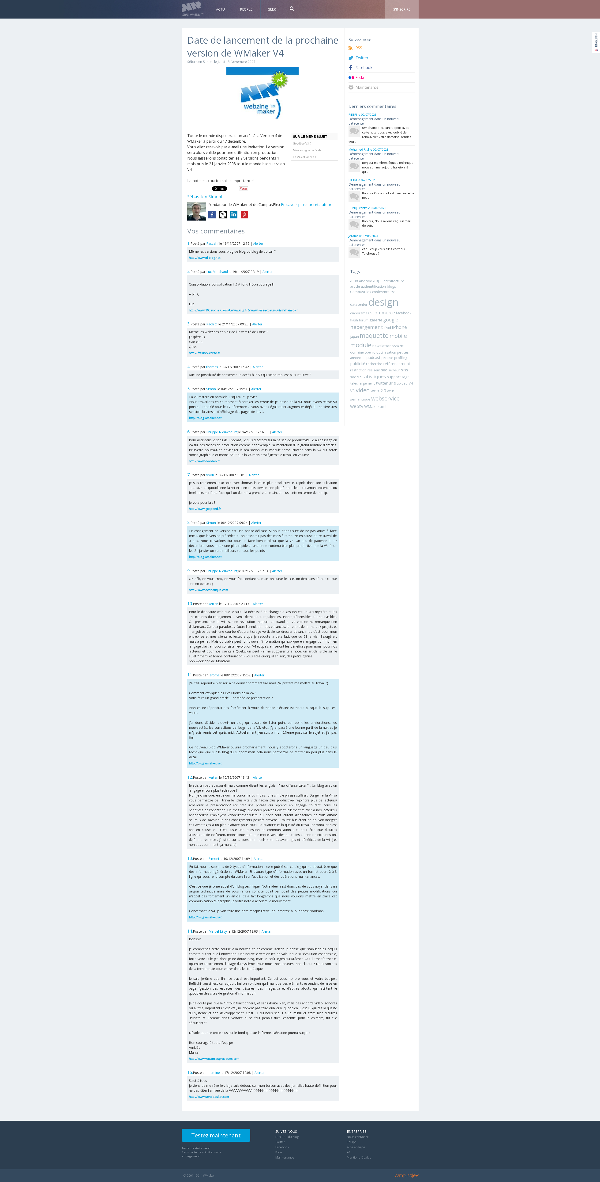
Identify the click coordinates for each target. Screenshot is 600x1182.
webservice (385, 398)
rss (370, 370)
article (355, 286)
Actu (221, 9)
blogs (391, 286)
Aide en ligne (356, 1147)
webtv (356, 406)
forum (363, 320)
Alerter (258, 243)
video (363, 390)
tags (405, 376)
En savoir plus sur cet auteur (306, 204)
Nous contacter (357, 1137)
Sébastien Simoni (200, 61)
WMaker (371, 406)
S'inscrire (401, 9)
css (392, 291)
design (383, 302)
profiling (400, 357)
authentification (373, 286)
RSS (359, 48)
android (365, 280)
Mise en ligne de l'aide (307, 150)
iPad (387, 327)
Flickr (360, 77)
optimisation (386, 352)
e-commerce (381, 312)
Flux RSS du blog (287, 1137)
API (349, 1152)
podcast (373, 357)
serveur (394, 370)
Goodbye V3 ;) (302, 143)
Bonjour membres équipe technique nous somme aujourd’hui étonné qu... (387, 167)
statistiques (373, 376)
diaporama (358, 313)
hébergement (366, 327)
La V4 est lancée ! (304, 157)
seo (384, 370)
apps (377, 280)
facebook (404, 313)
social (354, 376)
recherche (374, 363)
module (360, 345)
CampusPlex (360, 291)
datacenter (359, 304)
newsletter (381, 345)
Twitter (362, 57)
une (392, 383)
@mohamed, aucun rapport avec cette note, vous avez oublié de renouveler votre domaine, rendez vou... (380, 135)
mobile (398, 335)
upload (402, 383)
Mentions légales (359, 1157)
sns (404, 370)
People (246, 9)
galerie (375, 320)
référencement (396, 363)
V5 (352, 390)
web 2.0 (378, 390)
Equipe (352, 1142)
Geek (272, 9)
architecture (393, 280)
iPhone (399, 327)
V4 (411, 383)
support (394, 376)
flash (354, 320)
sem (377, 370)
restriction (358, 370)
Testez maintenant (216, 1135)
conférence (381, 291)
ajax (354, 280)
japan (354, 336)
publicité (357, 363)
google (390, 319)
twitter (382, 383)
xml (383, 406)
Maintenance (367, 87)
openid (370, 352)
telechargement (362, 383)
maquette (374, 335)
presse (387, 357)
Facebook (364, 67)
